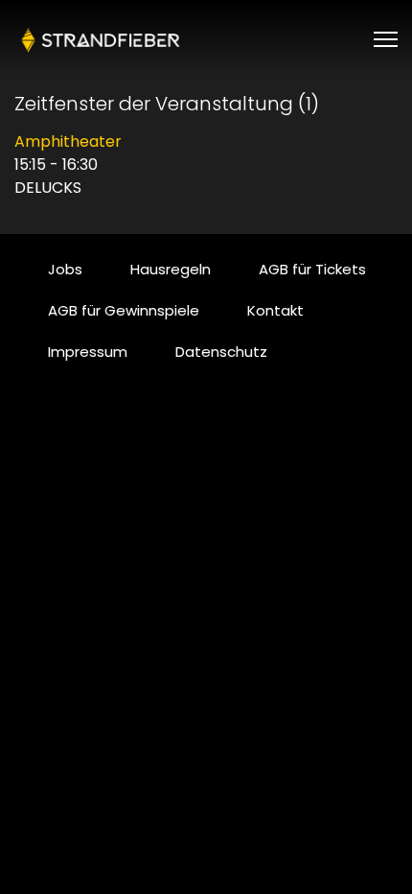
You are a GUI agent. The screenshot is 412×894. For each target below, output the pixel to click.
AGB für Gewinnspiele (123, 310)
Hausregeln (170, 269)
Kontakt (275, 310)
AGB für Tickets (312, 269)
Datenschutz (221, 351)
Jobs (65, 269)
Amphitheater (68, 141)
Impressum (87, 351)
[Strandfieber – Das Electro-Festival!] (100, 39)
